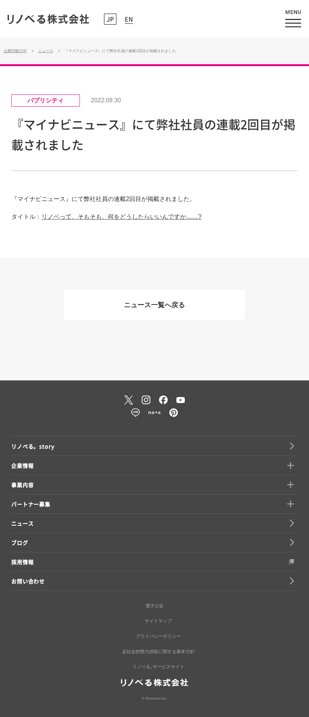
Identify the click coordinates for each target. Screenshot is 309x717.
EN (129, 18)
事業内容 (22, 484)
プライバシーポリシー (158, 636)
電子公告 (154, 606)
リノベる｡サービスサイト (158, 666)
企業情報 (22, 465)
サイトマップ (158, 621)
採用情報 (22, 562)
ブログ (19, 542)
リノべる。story (32, 446)
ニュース (22, 523)
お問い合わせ (28, 581)
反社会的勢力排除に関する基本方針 (158, 651)
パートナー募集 (30, 504)
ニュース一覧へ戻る (154, 305)
